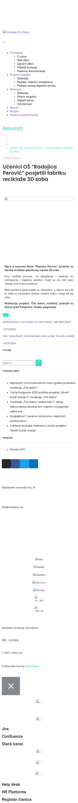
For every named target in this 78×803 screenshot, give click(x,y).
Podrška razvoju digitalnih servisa (36, 85)
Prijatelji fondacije (27, 67)
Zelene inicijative (26, 96)
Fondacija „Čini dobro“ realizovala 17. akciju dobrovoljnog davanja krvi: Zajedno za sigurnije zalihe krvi (39, 406)
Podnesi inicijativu (12, 23)
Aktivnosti (15, 89)
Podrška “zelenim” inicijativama (35, 82)
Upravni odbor (25, 63)
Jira (5, 728)
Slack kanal (12, 743)
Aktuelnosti (16, 140)
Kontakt (14, 111)
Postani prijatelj (10, 3)
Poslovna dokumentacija (31, 71)
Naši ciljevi (23, 60)
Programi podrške (20, 74)
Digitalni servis (25, 100)
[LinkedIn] (8, 315)
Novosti (14, 107)
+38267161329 (10, 527)
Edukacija (22, 78)
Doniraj (6, 13)
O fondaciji (16, 52)
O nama (21, 56)
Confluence (12, 736)
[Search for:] (19, 363)
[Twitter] (4, 315)
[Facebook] (6, 315)
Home (13, 137)
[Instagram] (6, 463)
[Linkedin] (33, 463)
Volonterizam (24, 104)
